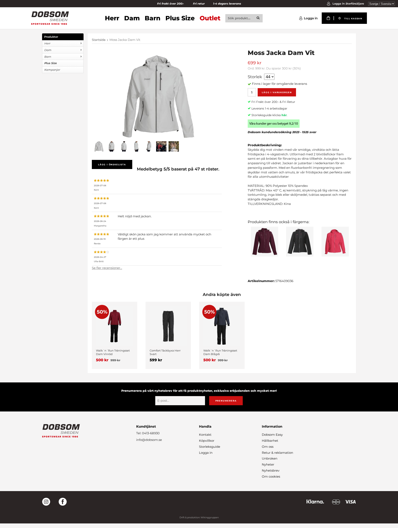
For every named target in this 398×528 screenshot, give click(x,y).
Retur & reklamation (277, 453)
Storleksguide (209, 447)
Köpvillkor (206, 441)
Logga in (311, 18)
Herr (112, 18)
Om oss (267, 447)
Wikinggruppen (210, 517)
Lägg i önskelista (112, 164)
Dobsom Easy (272, 435)
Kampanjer (52, 69)
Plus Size (180, 18)
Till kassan (353, 18)
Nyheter (268, 464)
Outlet (210, 18)
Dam (132, 18)
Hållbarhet (270, 441)
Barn (152, 18)
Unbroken (269, 458)
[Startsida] (50, 18)
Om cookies (271, 476)
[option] (114, 335)
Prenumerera (226, 400)
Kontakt (205, 435)
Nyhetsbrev (270, 470)
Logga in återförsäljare (348, 3)
